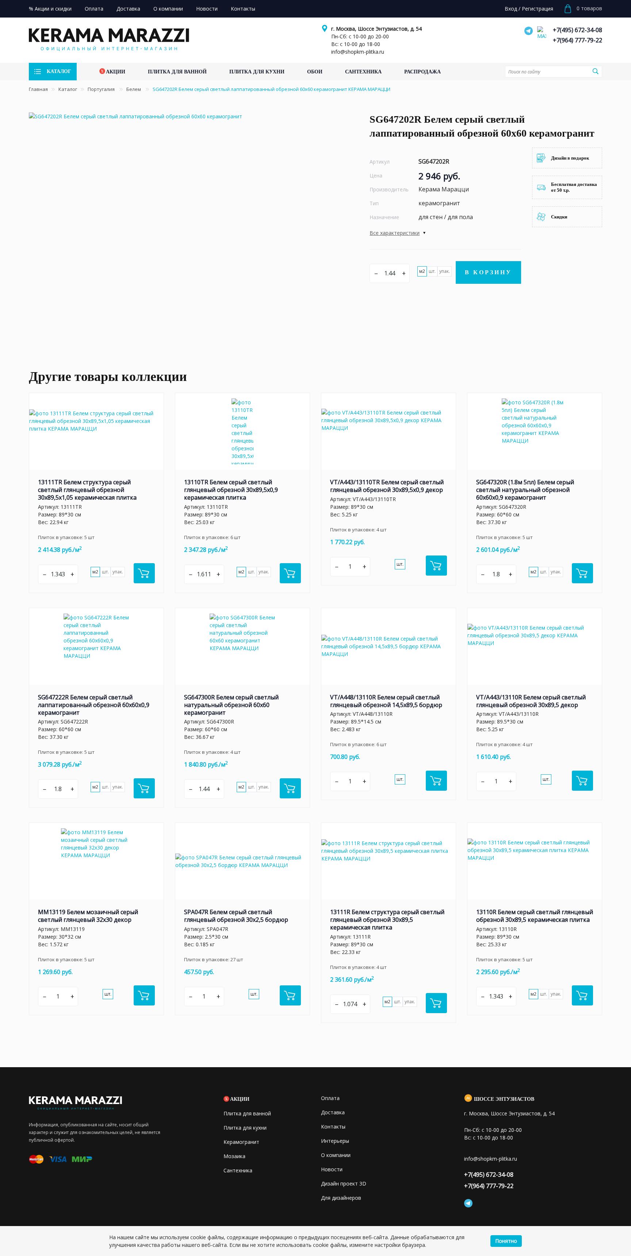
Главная (38, 89)
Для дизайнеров (341, 1197)
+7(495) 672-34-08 (577, 30)
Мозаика (234, 1156)
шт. (432, 271)
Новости (332, 1169)
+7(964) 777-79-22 (577, 40)
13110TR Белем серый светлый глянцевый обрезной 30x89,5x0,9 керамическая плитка (231, 489)
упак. (444, 271)
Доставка (333, 1112)
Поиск (595, 71)
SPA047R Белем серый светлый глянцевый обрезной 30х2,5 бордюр (236, 916)
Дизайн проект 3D (343, 1183)
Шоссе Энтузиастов (504, 1099)
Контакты (333, 1126)
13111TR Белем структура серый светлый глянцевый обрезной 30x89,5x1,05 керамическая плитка (87, 489)
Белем (134, 89)
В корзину (488, 272)
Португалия (102, 89)
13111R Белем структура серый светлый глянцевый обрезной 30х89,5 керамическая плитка (387, 919)
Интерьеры (335, 1140)
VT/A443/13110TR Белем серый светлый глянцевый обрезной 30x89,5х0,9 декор (387, 486)
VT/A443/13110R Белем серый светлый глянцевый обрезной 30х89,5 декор (531, 701)
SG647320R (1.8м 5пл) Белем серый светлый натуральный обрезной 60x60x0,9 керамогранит (525, 489)
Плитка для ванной (247, 1113)
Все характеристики (395, 232)
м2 (422, 271)
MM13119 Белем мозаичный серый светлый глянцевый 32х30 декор (88, 916)
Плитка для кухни (245, 1127)
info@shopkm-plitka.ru (357, 51)
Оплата (330, 1098)
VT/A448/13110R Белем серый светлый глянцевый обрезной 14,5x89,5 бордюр (386, 701)
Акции (239, 1099)
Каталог (67, 89)
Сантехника (237, 1170)
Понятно (506, 1240)
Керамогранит (241, 1141)
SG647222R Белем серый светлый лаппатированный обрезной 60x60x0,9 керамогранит (93, 705)
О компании (336, 1155)
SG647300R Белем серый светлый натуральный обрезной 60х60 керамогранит (231, 705)
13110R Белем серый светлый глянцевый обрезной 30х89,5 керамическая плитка (534, 916)
